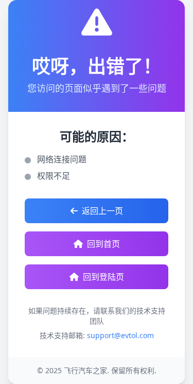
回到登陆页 (103, 276)
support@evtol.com (120, 335)
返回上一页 (102, 210)
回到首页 (103, 243)
